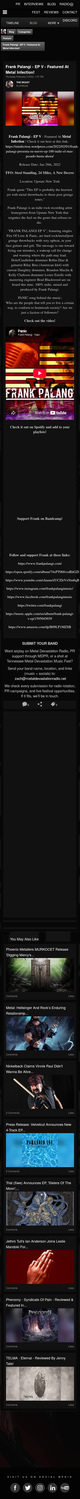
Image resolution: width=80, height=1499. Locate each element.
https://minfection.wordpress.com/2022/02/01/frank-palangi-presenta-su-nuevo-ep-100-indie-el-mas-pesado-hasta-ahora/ (42, 151)
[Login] (71, 4)
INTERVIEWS (33, 4)
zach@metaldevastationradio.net (40, 678)
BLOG (51, 4)
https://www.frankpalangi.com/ (40, 563)
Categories (24, 32)
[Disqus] (39, 764)
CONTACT (70, 12)
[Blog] (5, 56)
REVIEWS (51, 12)
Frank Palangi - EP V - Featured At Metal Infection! (21, 46)
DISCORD (70, 20)
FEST (36, 12)
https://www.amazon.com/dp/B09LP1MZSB (40, 626)
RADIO (65, 4)
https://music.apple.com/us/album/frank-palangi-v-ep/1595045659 (40, 616)
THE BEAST (23, 82)
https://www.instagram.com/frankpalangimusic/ (39, 588)
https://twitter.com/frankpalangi (40, 605)
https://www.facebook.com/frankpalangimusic (39, 596)
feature (7, 38)
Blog (11, 32)
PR (18, 4)
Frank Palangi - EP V (25, 136)
